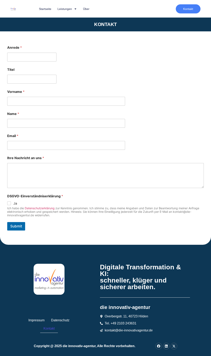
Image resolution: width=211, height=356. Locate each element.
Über (86, 9)
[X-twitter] (174, 346)
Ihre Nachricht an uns (25, 158)
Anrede (14, 48)
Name (13, 114)
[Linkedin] (166, 346)
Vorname (16, 92)
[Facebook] (158, 346)
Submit (16, 226)
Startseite (45, 9)
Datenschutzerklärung (40, 208)
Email (12, 136)
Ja (15, 203)
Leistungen (64, 9)
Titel (10, 70)
